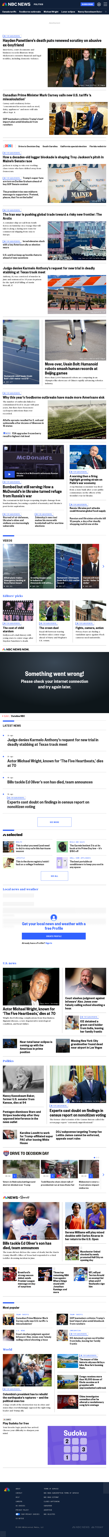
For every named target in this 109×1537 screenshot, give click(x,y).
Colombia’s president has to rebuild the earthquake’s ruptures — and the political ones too (25, 1397)
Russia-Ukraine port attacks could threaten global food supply (88, 509)
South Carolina (50, 146)
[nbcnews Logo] (7, 1489)
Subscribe (48, 1506)
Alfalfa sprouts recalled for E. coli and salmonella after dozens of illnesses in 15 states (23, 422)
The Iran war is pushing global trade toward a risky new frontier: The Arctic (52, 216)
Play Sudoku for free (16, 1423)
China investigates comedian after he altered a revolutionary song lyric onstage (91, 1400)
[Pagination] (94, 1157)
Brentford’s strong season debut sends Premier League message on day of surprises (26, 1279)
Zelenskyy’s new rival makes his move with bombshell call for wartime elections (49, 521)
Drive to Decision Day (29, 146)
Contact (19, 1493)
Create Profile (54, 936)
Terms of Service (51, 1489)
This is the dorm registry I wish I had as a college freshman (32, 863)
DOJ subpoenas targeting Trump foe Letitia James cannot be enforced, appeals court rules (79, 1135)
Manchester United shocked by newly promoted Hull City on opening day (91, 1256)
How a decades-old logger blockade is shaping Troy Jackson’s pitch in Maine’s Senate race (53, 159)
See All (54, 876)
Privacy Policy (22, 1510)
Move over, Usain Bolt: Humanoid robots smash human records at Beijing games (71, 368)
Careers (19, 1501)
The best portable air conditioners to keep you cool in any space (86, 864)
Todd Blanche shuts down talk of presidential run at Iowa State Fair (58, 1183)
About (18, 1489)
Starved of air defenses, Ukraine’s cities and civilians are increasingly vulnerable (16, 521)
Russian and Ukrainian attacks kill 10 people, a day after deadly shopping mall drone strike (88, 521)
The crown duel (49, 628)
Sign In (48, 943)
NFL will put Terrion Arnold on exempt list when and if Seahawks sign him (97, 1279)
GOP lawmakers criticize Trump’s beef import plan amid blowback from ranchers (23, 121)
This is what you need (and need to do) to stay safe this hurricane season (33, 848)
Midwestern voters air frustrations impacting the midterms (92, 1184)
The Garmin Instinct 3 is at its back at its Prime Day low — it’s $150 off (86, 848)
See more (54, 822)
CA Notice (20, 1518)
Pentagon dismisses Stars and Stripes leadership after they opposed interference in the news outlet (22, 1117)
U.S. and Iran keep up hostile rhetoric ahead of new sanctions (22, 256)
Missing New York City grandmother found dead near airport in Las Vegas (87, 1044)
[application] (78, 118)
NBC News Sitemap (51, 1497)
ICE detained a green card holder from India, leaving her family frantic (91, 1026)
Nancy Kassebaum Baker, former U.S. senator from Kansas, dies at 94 (19, 1099)
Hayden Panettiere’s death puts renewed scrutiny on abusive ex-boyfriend (52, 42)
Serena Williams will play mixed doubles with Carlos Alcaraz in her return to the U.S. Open (84, 1235)
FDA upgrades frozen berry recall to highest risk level (22, 435)
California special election (73, 146)
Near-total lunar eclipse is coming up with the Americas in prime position (36, 1047)
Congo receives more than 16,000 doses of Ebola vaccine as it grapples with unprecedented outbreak (92, 1382)
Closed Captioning (51, 1501)
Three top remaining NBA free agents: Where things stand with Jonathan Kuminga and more (61, 1282)
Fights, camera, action (90, 628)
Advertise (48, 1510)
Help (17, 1497)
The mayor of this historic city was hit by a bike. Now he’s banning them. (92, 1363)
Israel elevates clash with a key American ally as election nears (24, 244)
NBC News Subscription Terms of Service (61, 1493)
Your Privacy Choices (30, 1514)
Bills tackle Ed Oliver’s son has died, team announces (50, 781)
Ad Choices (20, 1506)
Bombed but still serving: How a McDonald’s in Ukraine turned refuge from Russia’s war (32, 491)
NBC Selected (49, 1514)
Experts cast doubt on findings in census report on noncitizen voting (48, 804)
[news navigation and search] (105, 4)
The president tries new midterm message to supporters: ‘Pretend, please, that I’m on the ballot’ (21, 194)
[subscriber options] (99, 4)
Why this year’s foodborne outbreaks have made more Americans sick (53, 397)
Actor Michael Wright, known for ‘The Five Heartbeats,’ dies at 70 (55, 763)
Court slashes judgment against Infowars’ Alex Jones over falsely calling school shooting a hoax (85, 1003)
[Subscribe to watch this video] (33, 462)
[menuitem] (38, 4)
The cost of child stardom (13, 629)
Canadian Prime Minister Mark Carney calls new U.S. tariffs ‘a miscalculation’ (47, 97)
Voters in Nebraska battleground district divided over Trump (19, 1183)
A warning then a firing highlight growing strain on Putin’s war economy (86, 479)
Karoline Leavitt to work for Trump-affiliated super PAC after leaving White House (36, 1138)
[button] (78, 118)
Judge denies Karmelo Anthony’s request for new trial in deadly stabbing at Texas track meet (49, 270)
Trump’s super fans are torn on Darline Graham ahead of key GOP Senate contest (23, 181)
